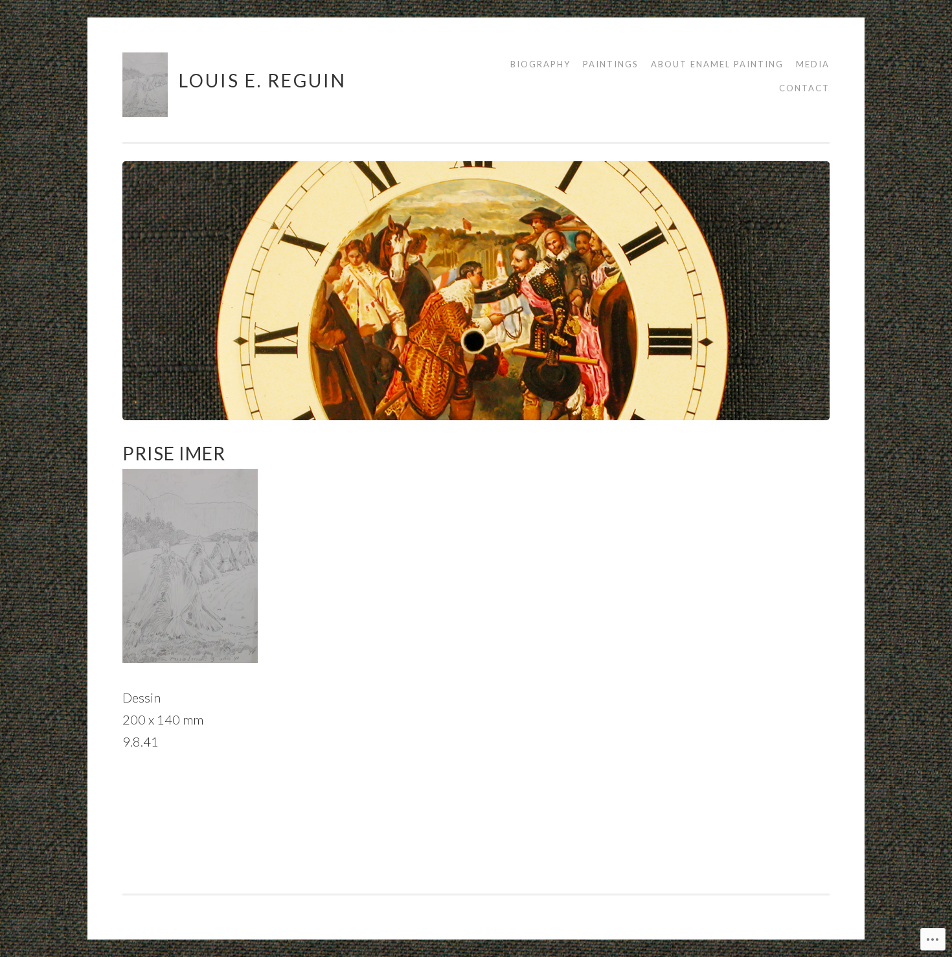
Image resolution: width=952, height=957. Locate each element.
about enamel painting (717, 64)
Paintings (611, 64)
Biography (540, 64)
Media (813, 64)
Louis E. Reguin (262, 80)
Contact (804, 88)
